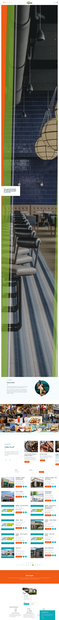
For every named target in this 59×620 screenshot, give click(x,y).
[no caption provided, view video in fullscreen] (50, 409)
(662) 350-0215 (47, 497)
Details (27, 461)
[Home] (29, 2)
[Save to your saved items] (23, 486)
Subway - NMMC (19, 520)
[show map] (25, 486)
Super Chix (18, 548)
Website (23, 483)
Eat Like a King (43, 454)
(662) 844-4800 (18, 509)
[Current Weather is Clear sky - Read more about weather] (2, 2)
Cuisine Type (17, 471)
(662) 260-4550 (18, 494)
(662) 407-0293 (47, 483)
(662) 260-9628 (18, 483)
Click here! (51, 616)
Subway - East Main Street (21, 505)
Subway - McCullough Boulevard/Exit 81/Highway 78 (50, 507)
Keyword (30, 470)
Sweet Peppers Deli (49, 548)
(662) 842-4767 (18, 540)
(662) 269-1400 (18, 553)
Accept (43, 618)
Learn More (19, 486)
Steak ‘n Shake (19, 491)
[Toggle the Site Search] (3, 2)
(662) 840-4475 (48, 552)
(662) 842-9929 (47, 526)
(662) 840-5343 (48, 512)
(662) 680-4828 (47, 539)
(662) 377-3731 (18, 525)
